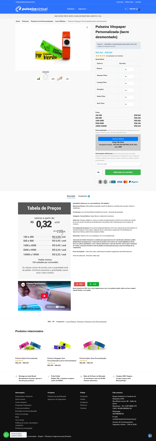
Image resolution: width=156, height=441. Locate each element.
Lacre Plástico (60, 21)
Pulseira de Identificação (57, 396)
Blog (17, 417)
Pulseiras (25, 21)
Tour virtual (19, 420)
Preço (98, 112)
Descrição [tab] (71, 196)
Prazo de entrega (21, 414)
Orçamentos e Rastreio (24, 396)
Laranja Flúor (102, 82)
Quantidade (100, 59)
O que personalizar (22, 408)
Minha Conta (129, 2)
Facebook (83, 396)
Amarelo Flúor (102, 75)
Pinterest (83, 405)
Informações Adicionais (117, 157)
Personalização (117, 131)
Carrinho (138, 2)
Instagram (84, 402)
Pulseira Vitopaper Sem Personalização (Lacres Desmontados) (61, 359)
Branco (99, 68)
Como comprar (21, 402)
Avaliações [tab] (83, 196)
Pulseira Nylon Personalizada (26, 358)
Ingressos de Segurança (57, 399)
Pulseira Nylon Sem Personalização (93, 358)
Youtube (83, 408)
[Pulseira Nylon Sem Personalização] (94, 345)
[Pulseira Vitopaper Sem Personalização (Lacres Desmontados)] (61, 345)
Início (18, 21)
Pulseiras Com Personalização (42, 21)
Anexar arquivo (118, 139)
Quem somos (20, 399)
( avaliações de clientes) (114, 56)
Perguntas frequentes (23, 405)
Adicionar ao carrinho (123, 172)
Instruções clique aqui (92, 255)
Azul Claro (100, 103)
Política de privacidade (23, 428)
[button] (87, 27)
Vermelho (100, 89)
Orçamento (120, 2)
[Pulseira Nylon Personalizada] (29, 345)
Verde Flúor (101, 96)
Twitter (82, 399)
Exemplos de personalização (26, 411)
